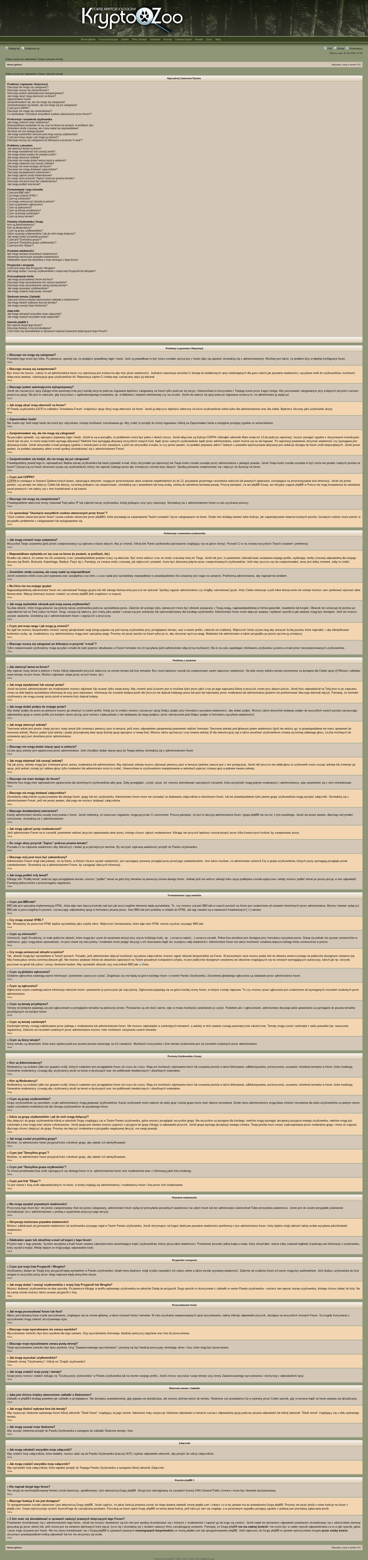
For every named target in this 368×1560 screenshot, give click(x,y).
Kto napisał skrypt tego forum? (24, 325)
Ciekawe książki (183, 39)
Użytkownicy (356, 48)
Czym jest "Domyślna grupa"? (24, 239)
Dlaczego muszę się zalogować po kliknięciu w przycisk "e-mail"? (45, 140)
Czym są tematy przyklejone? (24, 210)
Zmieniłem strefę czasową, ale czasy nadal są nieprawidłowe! (42, 128)
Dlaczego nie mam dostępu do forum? (29, 166)
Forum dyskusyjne (108, 39)
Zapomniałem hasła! (19, 99)
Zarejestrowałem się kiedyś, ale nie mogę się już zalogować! (42, 105)
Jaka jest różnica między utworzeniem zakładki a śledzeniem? (43, 299)
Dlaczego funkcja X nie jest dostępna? (29, 328)
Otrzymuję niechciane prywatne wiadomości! (33, 256)
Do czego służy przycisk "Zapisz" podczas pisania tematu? (41, 178)
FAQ (329, 48)
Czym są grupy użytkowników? (25, 230)
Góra (9, 362)
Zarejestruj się (31, 48)
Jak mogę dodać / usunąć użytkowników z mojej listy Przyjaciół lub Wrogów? (51, 271)
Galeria (125, 39)
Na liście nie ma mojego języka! (25, 131)
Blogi (218, 39)
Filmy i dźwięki (139, 39)
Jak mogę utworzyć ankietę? (23, 157)
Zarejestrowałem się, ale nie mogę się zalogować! (36, 102)
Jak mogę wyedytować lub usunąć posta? (31, 151)
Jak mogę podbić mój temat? (23, 184)
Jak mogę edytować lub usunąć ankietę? (30, 163)
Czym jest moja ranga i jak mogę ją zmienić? (33, 137)
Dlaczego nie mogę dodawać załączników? (32, 169)
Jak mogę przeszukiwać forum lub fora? (30, 279)
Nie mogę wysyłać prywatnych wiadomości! (32, 253)
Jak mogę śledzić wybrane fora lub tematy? (32, 302)
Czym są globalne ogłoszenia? (25, 204)
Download (155, 39)
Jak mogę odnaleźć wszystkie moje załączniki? (34, 313)
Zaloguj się (14, 48)
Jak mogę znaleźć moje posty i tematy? (29, 291)
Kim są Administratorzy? (21, 224)
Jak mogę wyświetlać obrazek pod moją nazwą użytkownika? (42, 134)
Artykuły (167, 39)
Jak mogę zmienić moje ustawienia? (28, 122)
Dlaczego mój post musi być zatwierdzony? (32, 181)
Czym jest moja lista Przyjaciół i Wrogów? (31, 268)
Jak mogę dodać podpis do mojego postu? (31, 154)
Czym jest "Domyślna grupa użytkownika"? (31, 242)
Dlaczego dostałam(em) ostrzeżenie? (28, 172)
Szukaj (340, 48)
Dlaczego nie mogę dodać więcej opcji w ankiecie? (36, 160)
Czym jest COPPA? (18, 108)
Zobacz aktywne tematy (50, 59)
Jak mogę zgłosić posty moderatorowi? (29, 175)
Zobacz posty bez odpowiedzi (20, 59)
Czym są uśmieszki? (19, 198)
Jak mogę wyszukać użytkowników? (28, 288)
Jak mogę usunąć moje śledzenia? (27, 305)
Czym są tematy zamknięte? (23, 213)
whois (34, 1526)
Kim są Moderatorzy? (19, 227)
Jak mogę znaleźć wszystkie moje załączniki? (33, 316)
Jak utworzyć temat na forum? (24, 148)
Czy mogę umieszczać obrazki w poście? (31, 201)
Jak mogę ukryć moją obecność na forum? (31, 96)
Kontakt (199, 39)
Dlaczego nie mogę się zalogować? (28, 87)
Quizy (209, 39)
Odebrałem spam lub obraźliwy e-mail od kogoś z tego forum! (42, 259)
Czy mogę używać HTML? (22, 195)
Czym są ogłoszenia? (19, 207)
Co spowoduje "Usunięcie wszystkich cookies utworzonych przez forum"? (49, 114)
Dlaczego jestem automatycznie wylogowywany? (35, 93)
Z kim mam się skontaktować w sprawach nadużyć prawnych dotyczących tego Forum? (57, 331)
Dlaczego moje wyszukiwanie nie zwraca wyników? (37, 282)
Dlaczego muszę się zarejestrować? (28, 90)
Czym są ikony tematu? (20, 216)
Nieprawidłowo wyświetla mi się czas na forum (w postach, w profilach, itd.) (50, 125)
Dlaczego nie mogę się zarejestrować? (29, 111)
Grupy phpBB (127, 1490)
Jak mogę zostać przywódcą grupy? (28, 236)
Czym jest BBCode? (18, 192)
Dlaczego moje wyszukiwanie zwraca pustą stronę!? (37, 285)
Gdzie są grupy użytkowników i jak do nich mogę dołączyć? (41, 233)
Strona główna (88, 39)
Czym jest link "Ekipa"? (20, 245)
